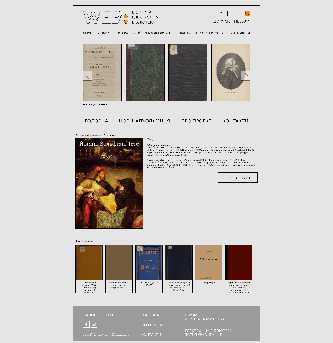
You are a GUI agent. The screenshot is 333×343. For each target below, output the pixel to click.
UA (220, 12)
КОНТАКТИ (151, 334)
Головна (96, 120)
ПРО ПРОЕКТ (152, 325)
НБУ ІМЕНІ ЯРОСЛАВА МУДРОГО (204, 317)
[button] (87, 76)
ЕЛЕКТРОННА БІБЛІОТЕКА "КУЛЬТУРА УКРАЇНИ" (208, 332)
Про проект (196, 120)
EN (223, 12)
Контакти (235, 120)
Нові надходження (144, 120)
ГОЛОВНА (150, 315)
